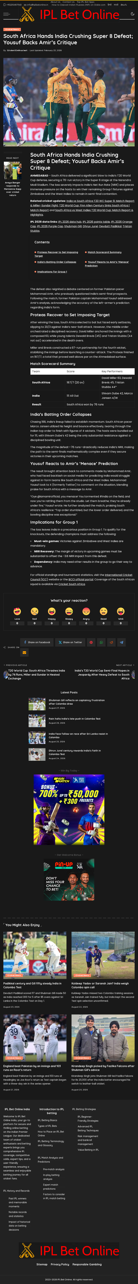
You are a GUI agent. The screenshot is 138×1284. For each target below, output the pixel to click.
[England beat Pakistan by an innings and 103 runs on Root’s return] (34, 1038)
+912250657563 (14, 4)
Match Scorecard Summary (105, 252)
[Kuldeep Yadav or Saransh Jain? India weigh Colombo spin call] (103, 955)
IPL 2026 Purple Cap (50, 226)
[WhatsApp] (101, 642)
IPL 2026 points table (96, 222)
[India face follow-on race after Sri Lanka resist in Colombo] (37, 737)
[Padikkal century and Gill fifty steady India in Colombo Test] (34, 955)
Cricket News (12, 29)
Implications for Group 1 (52, 271)
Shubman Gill (73, 226)
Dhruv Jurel (90, 226)
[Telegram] (121, 642)
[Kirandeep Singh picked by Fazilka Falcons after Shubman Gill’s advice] (103, 1038)
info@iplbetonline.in (37, 4)
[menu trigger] (7, 14)
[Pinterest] (91, 642)
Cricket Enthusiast (17, 50)
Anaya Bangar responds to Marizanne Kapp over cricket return (12, 189)
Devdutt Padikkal (110, 226)
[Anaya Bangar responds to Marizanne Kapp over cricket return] (13, 170)
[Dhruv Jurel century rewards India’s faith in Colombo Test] (37, 754)
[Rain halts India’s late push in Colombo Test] (37, 721)
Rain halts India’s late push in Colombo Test (74, 718)
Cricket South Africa (71, 584)
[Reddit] (111, 642)
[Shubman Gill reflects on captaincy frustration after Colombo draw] (37, 704)
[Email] (24, 652)
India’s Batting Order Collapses (56, 261)
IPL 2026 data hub (69, 222)
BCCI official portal (80, 579)
